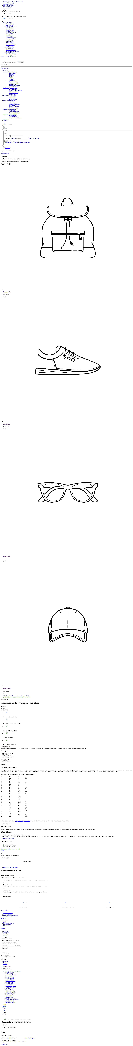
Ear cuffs (11, 79)
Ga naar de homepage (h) (8, 3)
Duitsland (10, 27)
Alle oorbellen (12, 73)
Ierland (9, 35)
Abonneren (17, 945)
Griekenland (11, 32)
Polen (9, 46)
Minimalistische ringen (14, 104)
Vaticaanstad (11, 50)
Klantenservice (4, 910)
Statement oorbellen (13, 86)
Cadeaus (5, 109)
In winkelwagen (12, 1027)
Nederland (10, 42)
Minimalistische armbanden (15, 90)
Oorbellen (5, 71)
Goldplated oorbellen (14, 83)
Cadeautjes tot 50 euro (14, 111)
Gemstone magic (13, 116)
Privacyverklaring (7, 925)
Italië (9, 36)
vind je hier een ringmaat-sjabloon (22, 821)
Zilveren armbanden (14, 91)
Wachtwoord (10, 138)
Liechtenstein (11, 37)
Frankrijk (10, 30)
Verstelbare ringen (13, 107)
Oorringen (11, 74)
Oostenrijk (10, 45)
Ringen (5, 100)
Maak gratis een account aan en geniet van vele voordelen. (17, 142)
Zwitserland (10, 53)
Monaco (10, 41)
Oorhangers (11, 78)
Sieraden (3, 928)
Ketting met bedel (13, 99)
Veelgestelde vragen (7, 914)
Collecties (5, 114)
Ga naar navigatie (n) (8, 4)
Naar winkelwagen (5, 153)
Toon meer (5, 120)
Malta (9, 40)
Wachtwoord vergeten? (30, 1038)
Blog (4, 922)
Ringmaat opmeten (7, 924)
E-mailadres (7, 136)
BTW (8, 19)
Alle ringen (11, 101)
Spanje (9, 48)
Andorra (10, 24)
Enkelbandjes (12, 94)
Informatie (3, 918)
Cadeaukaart (12, 110)
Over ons (5, 920)
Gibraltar (10, 31)
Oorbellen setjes (12, 84)
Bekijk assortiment (5, 56)
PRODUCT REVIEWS (8, 838)
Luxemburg (10, 38)
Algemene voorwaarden (8, 923)
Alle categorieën (13, 71)
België (9, 25)
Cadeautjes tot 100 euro (14, 112)
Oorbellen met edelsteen (14, 85)
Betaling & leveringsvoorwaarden (10, 915)
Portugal (10, 47)
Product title (6, 292)
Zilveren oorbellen (13, 81)
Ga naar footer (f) (7, 7)
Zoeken (3, 62)
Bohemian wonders (13, 115)
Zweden (10, 52)
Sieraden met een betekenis (15, 117)
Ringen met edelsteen (14, 106)
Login (6, 141)
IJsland (9, 33)
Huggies (11, 76)
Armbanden (6, 88)
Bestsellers (5, 119)
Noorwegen (10, 43)
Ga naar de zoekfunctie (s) (9, 5)
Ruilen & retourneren (8, 913)
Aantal (3, 1027)
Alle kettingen (12, 96)
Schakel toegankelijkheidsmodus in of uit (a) (13, 1)
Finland (10, 28)
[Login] (4, 129)
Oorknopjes (11, 75)
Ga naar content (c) (7, 6)
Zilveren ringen (12, 103)
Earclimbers (12, 80)
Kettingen (5, 95)
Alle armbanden (12, 89)
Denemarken (11, 26)
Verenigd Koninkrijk (12, 51)
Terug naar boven (4, 1044)
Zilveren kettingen (13, 98)
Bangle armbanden (13, 93)
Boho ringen (12, 105)
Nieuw (5, 70)
